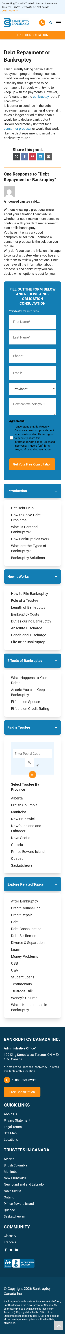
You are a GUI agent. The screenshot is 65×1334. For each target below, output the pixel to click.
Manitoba (18, 812)
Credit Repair (21, 915)
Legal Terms (13, 1127)
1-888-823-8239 (24, 1080)
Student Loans (22, 977)
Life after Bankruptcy (28, 642)
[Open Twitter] (11, 1250)
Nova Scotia (20, 838)
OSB (14, 963)
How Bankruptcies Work (30, 539)
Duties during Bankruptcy (31, 621)
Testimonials (21, 984)
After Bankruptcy (24, 901)
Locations (11, 1139)
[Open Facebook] (5, 1250)
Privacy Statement (17, 1120)
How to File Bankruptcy (29, 593)
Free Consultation (32, 35)
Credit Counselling (25, 908)
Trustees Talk (22, 991)
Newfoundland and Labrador (24, 1184)
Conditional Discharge (28, 635)
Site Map (10, 1133)
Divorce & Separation (28, 942)
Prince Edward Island (28, 851)
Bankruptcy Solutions (28, 558)
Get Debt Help (22, 508)
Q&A (14, 970)
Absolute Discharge (26, 628)
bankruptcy (41, 96)
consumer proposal (18, 128)
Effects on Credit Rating (30, 708)
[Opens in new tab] (19, 1263)
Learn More (8, 10)
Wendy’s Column (24, 998)
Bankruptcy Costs (25, 614)
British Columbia (24, 805)
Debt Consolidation (26, 929)
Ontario (17, 845)
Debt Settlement (24, 936)
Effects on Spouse (25, 702)
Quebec (17, 858)
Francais (10, 1242)
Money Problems (24, 956)
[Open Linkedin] (16, 1250)
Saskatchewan (22, 865)
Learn (15, 949)
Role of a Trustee (24, 600)
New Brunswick (23, 819)
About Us (10, 1114)
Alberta (17, 798)
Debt (15, 922)
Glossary (10, 1236)
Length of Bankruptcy (28, 607)
